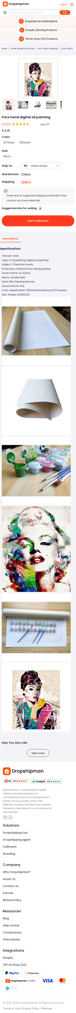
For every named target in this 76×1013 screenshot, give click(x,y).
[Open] (57, 165)
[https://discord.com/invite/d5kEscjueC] (10, 817)
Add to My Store (38, 221)
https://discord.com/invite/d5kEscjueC (10, 817)
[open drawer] (71, 4)
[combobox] (35, 166)
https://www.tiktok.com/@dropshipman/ (5, 817)
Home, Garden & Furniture (22, 48)
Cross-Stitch (67, 48)
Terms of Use (11, 1008)
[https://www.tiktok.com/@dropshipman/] (5, 817)
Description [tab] (10, 238)
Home (4, 48)
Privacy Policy (30, 1008)
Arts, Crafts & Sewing (47, 48)
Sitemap (47, 1008)
